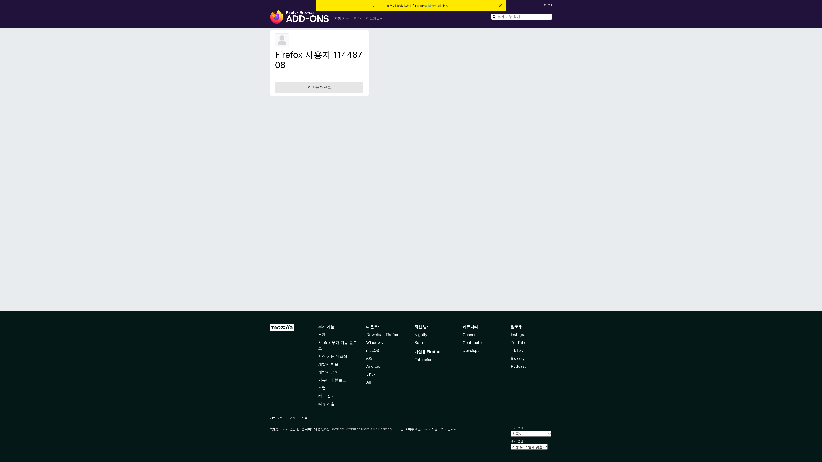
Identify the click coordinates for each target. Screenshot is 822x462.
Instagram (520, 334)
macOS (372, 350)
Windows (374, 342)
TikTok (517, 350)
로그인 (547, 5)
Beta (418, 342)
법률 (305, 418)
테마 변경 (517, 441)
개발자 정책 (328, 372)
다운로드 (432, 5)
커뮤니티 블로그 (332, 380)
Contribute (472, 342)
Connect (470, 334)
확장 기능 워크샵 (332, 356)
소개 (322, 334)
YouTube (518, 342)
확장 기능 (341, 18)
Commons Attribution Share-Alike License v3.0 (363, 429)
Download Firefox (382, 334)
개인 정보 (276, 418)
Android (373, 366)
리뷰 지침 (326, 403)
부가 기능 (326, 326)
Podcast (518, 366)
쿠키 (292, 418)
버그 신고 (326, 396)
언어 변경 (517, 428)
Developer (472, 350)
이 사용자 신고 (319, 87)
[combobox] (521, 17)
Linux (371, 374)
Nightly (420, 334)
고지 (283, 429)
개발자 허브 (328, 364)
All (368, 382)
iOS (369, 358)
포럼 (322, 388)
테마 (357, 18)
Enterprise (423, 359)
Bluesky (518, 358)
